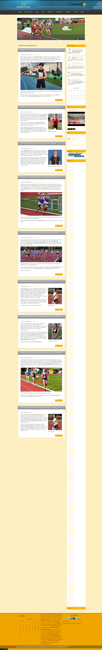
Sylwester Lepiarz (57, 639)
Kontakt (83, 6)
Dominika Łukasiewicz (46, 618)
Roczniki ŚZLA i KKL (67, 6)
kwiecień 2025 (71, 198)
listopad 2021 (71, 290)
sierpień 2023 (71, 243)
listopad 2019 (71, 343)
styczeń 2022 (71, 285)
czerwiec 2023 (71, 247)
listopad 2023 (71, 236)
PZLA (69, 142)
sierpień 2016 (71, 430)
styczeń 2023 (71, 258)
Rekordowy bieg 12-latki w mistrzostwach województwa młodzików (41, 353)
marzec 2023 (71, 254)
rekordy (68, 11)
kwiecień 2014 (71, 492)
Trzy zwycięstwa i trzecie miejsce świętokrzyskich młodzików (78, 49)
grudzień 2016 (71, 421)
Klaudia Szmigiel (59, 629)
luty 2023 (70, 256)
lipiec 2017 (71, 405)
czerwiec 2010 (71, 595)
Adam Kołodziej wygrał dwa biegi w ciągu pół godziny (37, 281)
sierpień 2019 (71, 350)
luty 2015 (70, 470)
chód (43, 11)
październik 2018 (72, 372)
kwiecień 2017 (71, 412)
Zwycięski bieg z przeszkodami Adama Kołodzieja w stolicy (38, 407)
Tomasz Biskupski (44, 640)
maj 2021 (70, 303)
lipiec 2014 (71, 486)
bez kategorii (28, 11)
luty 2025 (70, 203)
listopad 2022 (71, 263)
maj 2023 (70, 249)
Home (19, 11)
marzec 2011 (71, 575)
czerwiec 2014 (71, 488)
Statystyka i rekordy (77, 6)
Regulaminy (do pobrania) (57, 6)
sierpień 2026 (71, 163)
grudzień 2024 (71, 207)
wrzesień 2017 (71, 401)
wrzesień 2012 (71, 535)
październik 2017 (72, 399)
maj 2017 (70, 410)
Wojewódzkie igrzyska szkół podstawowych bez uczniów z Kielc (40, 316)
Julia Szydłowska (54, 620)
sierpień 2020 (71, 323)
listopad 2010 (71, 584)
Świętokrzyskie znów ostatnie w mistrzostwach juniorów (77, 79)
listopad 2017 (71, 397)
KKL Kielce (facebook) (72, 140)
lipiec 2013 (71, 512)
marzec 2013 (71, 521)
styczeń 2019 (71, 365)
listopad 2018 (71, 370)
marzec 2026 (71, 174)
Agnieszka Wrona (44, 617)
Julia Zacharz (48, 621)
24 (68, 99)
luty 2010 (70, 604)
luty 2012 (70, 550)
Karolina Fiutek (52, 623)
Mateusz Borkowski (52, 633)
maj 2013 (70, 517)
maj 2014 (70, 490)
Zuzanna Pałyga (49, 642)
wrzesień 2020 (71, 321)
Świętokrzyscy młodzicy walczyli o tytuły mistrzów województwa (40, 177)
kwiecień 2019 (71, 359)
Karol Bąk (47, 623)
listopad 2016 (71, 423)
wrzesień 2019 (71, 348)
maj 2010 (70, 597)
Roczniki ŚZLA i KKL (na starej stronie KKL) (76, 144)
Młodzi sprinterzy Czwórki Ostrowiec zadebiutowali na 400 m (78, 64)
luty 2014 (70, 497)
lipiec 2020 (71, 325)
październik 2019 (72, 345)
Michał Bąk (46, 634)
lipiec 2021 (71, 298)
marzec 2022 (71, 281)
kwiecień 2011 (71, 573)
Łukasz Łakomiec (46, 644)
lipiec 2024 (71, 218)
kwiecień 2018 (71, 385)
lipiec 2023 (71, 245)
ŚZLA (69, 147)
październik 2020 (72, 319)
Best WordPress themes (42, 647)
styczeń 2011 (71, 579)
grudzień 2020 (71, 314)
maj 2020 (70, 330)
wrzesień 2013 (71, 508)
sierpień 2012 (71, 537)
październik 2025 (72, 185)
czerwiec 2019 (71, 354)
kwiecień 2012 (71, 546)
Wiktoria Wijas (52, 640)
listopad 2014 (71, 477)
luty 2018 (70, 390)
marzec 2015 (71, 468)
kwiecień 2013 (71, 519)
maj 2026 (70, 169)
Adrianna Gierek (49, 616)
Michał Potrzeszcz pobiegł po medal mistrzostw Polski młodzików (40, 50)
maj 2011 (70, 570)
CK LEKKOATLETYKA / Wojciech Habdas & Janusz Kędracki (34, 646)
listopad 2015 (71, 450)
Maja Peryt (54, 631)
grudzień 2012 (71, 528)
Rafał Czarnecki (57, 637)
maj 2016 (70, 437)
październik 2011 (72, 559)
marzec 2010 (71, 602)
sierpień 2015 (71, 457)
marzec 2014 (71, 495)
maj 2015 (70, 463)
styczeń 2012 (71, 553)
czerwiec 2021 (71, 301)
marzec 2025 (71, 200)
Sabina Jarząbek (46, 639)
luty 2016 (70, 443)
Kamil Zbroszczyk (55, 621)
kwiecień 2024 (71, 225)
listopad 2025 (71, 183)
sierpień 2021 (71, 296)
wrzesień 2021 (71, 294)
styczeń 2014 (71, 499)
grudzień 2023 (71, 234)
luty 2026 (70, 176)
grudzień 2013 (71, 501)
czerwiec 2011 (71, 568)
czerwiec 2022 (71, 274)
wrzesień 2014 (71, 481)
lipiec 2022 (71, 272)
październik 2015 (72, 452)
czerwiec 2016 (71, 434)
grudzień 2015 (71, 448)
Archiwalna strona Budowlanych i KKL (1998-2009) (76, 136)
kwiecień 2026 (71, 171)
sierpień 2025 (71, 189)
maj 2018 (70, 383)
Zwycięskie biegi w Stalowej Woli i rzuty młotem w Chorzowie (39, 233)
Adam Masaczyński (54, 614)
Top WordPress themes (61, 647)
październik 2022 (72, 265)
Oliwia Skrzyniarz (50, 637)
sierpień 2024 (71, 216)
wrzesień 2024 (71, 214)
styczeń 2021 (71, 312)
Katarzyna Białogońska (46, 627)
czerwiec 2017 (71, 408)
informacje (59, 11)
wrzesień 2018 (71, 374)
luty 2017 (70, 417)
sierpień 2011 (71, 564)
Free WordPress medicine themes (27, 647)
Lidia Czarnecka (48, 631)
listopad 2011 (71, 557)
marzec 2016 (71, 441)
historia (50, 11)
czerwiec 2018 (71, 381)
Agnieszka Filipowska (57, 616)
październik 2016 (72, 426)
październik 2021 (72, 292)
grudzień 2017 (71, 394)
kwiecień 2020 (71, 332)
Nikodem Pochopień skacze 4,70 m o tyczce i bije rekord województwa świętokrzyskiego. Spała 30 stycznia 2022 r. (76, 110)
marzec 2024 (71, 227)
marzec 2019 (71, 361)
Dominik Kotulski (54, 618)
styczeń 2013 (71, 526)
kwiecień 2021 (71, 305)
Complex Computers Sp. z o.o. (77, 138)
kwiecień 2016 (71, 439)
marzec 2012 (71, 548)
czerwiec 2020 (71, 327)
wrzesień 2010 (71, 588)
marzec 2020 (71, 334)
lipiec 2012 (71, 539)
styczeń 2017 (71, 419)
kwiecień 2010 (71, 599)
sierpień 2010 (71, 590)
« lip (68, 103)
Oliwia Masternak (44, 637)
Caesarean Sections (51, 647)
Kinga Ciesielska (53, 629)
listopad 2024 (71, 209)
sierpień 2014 (71, 483)
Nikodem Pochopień (47, 636)
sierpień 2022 (71, 270)
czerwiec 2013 (71, 515)
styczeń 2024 (71, 232)
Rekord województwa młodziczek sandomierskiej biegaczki (38, 143)
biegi (37, 11)
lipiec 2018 (71, 379)
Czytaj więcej (59, 100)
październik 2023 (72, 238)
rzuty (76, 11)
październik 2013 (72, 506)
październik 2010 (72, 586)
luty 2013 (70, 524)
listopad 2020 (71, 316)
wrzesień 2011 (71, 561)
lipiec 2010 (71, 593)
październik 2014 (72, 479)
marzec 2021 (71, 307)
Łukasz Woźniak (56, 642)
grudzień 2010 (71, 582)
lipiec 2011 (71, 566)
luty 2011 (70, 577)
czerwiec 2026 (71, 167)
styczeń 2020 (71, 339)
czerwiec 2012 (71, 541)
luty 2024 (70, 229)
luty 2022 (70, 283)
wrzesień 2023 (71, 241)
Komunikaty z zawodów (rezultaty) (44, 6)
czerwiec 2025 (71, 194)
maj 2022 (70, 276)
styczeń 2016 (71, 446)
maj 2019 (70, 356)
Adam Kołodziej (44, 614)
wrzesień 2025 (71, 187)
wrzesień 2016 (71, 428)
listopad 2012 (71, 530)
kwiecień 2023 (71, 252)
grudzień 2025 (71, 180)
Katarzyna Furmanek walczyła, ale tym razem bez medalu (77, 72)
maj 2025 (70, 196)
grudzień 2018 (71, 368)
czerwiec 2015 (71, 461)
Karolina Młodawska (54, 625)
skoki (82, 11)
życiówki (30, 15)
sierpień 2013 (71, 510)
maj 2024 (70, 223)
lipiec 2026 (71, 165)
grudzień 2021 (71, 287)
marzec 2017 (71, 414)
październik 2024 (72, 212)
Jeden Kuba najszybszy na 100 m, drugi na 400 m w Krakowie (40, 107)
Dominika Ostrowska (56, 617)
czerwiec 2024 (71, 220)
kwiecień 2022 (71, 278)
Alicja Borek (50, 617)
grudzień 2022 (71, 261)
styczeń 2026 (71, 178)
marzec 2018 (71, 388)
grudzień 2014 (71, 475)
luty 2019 (70, 363)
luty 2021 (70, 310)
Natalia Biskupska (53, 634)
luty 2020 (70, 336)
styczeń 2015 (71, 472)
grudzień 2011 (71, 555)
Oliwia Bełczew (57, 636)
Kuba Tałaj (43, 631)
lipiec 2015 (71, 459)
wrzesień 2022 (71, 267)
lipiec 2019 (71, 352)
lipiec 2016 (71, 432)
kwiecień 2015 (71, 466)
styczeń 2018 (71, 392)
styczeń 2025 (71, 205)
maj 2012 (70, 544)
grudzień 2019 (71, 341)
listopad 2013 (71, 504)
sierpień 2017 (71, 403)
